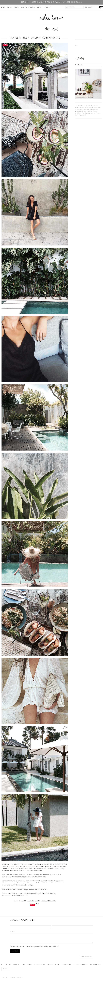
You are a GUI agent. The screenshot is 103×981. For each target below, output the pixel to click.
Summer (37, 901)
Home (3, 7)
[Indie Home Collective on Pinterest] (9, 965)
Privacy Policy (53, 964)
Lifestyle (30, 901)
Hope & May (40, 893)
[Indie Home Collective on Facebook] (36, 904)
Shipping (16, 964)
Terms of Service (81, 964)
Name (11, 924)
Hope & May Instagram (27, 893)
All (76, 45)
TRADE (16, 7)
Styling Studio (28, 7)
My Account (90, 7)
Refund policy (95, 964)
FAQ (23, 964)
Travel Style (51, 901)
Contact (48, 7)
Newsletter (66, 964)
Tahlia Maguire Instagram (19, 895)
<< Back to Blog (86, 956)
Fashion (23, 901)
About (9, 7)
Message (12, 932)
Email (53, 924)
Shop (39, 7)
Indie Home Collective (14, 977)
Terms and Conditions (36, 964)
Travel (43, 901)
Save (33, 904)
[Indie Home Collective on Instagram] (38, 904)
